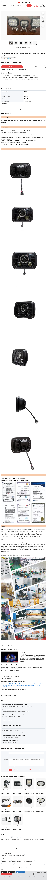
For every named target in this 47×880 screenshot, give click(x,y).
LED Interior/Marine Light (15, 685)
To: (7, 756)
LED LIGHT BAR (38, 841)
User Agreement (30, 876)
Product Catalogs (18, 837)
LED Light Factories (6, 861)
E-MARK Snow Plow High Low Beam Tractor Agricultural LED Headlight (18, 809)
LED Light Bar (37, 685)
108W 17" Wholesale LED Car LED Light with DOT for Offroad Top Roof (6, 809)
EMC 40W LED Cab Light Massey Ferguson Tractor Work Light (40, 791)
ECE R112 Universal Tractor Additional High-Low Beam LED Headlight (29, 809)
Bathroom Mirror (12, 855)
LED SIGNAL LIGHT (5, 844)
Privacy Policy (42, 876)
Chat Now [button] (36, 66)
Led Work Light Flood (40, 864)
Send (10, 769)
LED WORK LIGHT (15, 839)
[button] (2, 2)
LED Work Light (11, 683)
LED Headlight (31, 685)
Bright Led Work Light (16, 867)
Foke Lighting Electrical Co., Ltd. (10, 57)
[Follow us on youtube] (43, 872)
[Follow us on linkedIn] (33, 874)
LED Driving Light (36, 683)
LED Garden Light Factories (7, 864)
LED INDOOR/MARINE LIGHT (6, 841)
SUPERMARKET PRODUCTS (17, 841)
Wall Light (4, 855)
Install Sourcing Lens (7, 874)
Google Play (12, 872)
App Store (4, 872)
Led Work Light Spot (6, 867)
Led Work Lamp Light (19, 864)
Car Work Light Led (29, 864)
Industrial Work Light (28, 683)
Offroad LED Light (24, 685)
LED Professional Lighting (17, 9)
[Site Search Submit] (29, 5)
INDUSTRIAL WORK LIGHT (29, 839)
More (2, 869)
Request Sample (22, 69)
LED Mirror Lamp (27, 9)
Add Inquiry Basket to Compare (23, 47)
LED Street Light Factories (29, 861)
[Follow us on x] (39, 872)
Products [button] (12, 5)
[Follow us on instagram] (41, 872)
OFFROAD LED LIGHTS (28, 841)
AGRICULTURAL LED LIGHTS (6, 839)
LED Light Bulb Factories (16, 861)
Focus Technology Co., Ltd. (14, 876)
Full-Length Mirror (20, 855)
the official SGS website (30, 648)
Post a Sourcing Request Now (35, 769)
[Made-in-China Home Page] (23, 2)
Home (2, 9)
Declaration (36, 876)
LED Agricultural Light (19, 683)
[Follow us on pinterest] (45, 872)
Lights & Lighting (8, 9)
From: (7, 753)
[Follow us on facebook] (38, 872)
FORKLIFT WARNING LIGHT (40, 839)
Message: (6, 759)
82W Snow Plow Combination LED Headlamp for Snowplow (17, 827)
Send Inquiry (12, 66)
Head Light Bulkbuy (27, 867)
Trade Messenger (20, 872)
